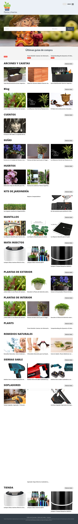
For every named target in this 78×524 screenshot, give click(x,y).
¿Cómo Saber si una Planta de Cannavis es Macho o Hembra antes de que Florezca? (15, 109)
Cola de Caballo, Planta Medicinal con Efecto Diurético (62, 354)
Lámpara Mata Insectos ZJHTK (35, 262)
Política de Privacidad (32, 517)
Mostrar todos (68, 63)
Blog (6, 89)
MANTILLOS (11, 217)
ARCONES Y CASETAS (17, 63)
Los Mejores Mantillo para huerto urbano (15, 237)
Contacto (49, 517)
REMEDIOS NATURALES (18, 334)
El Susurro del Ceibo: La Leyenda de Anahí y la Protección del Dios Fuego (15, 134)
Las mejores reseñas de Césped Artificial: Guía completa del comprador (15, 211)
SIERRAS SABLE (13, 359)
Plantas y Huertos (10, 12)
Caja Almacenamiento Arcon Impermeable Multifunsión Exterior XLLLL (15, 83)
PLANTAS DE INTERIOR (18, 297)
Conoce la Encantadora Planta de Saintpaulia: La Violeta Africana (62, 292)
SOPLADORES (12, 385)
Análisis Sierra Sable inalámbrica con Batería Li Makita (62, 379)
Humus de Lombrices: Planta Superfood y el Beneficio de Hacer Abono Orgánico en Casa (38, 185)
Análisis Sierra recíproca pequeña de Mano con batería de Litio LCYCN (15, 379)
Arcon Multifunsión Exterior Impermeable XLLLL (62, 83)
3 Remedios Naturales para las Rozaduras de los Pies (38, 354)
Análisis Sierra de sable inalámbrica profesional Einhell (38, 379)
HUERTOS (10, 165)
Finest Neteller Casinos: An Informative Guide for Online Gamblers (38, 56)
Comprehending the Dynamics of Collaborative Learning (62, 56)
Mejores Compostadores (34, 196)
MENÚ (69, 4)
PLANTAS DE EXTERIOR (18, 272)
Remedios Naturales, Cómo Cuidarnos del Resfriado (15, 354)
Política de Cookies (41, 517)
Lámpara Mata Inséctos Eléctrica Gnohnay (15, 262)
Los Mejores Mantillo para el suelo (60, 237)
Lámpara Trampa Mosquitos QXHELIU (61, 266)
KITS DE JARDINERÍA (16, 191)
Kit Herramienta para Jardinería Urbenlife (62, 211)
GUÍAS (8, 140)
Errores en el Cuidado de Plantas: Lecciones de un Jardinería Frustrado (15, 160)
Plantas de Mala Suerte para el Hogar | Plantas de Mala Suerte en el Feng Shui (38, 160)
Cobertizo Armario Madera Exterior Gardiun (38, 83)
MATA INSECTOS (14, 242)
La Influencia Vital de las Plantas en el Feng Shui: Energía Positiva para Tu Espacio (38, 109)
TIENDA (8, 487)
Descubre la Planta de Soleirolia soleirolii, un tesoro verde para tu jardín (38, 292)
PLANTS (5, 56)
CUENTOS (10, 114)
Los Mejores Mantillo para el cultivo (37, 237)
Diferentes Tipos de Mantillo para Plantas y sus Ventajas (15, 185)
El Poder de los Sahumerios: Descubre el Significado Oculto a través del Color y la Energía (62, 109)
